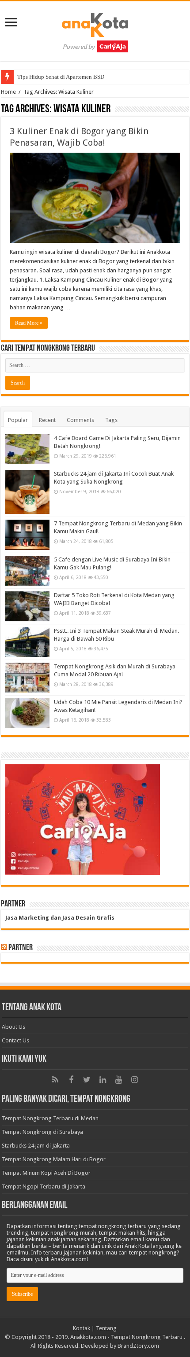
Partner (20, 947)
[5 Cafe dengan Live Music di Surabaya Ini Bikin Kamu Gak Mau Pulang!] (27, 571)
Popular (18, 420)
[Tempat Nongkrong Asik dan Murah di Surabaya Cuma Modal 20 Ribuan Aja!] (27, 678)
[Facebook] (71, 1080)
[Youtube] (119, 1080)
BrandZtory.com (138, 1345)
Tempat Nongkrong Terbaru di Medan (50, 1118)
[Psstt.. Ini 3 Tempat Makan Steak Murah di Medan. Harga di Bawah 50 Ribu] (27, 642)
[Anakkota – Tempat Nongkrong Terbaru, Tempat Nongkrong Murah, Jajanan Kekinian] (95, 29)
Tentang (106, 1328)
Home (8, 91)
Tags (111, 420)
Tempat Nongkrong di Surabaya (42, 1132)
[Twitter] (87, 1080)
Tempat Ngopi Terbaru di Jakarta (43, 1186)
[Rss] (55, 1080)
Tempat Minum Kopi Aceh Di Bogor (46, 1173)
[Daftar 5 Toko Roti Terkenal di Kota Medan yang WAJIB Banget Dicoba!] (27, 606)
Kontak (81, 1328)
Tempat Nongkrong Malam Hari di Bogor (54, 1159)
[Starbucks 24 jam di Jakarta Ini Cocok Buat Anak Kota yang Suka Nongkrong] (27, 492)
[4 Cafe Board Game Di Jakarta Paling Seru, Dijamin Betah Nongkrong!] (27, 449)
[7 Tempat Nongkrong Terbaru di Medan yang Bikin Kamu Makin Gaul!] (27, 535)
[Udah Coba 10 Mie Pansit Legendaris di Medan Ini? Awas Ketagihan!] (27, 713)
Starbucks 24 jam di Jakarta (36, 1145)
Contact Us (15, 1040)
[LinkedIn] (103, 1080)
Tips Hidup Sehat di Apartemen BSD (60, 76)
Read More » (28, 323)
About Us (13, 1026)
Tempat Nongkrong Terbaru (146, 1337)
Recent (47, 420)
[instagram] (135, 1080)
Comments (80, 420)
